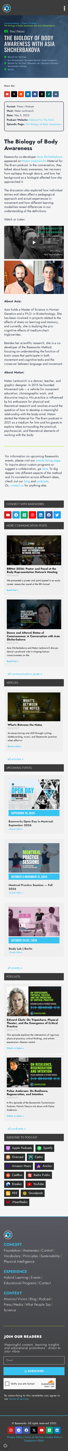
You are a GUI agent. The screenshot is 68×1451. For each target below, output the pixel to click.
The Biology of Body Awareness (43, 124)
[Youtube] (8, 515)
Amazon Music (21, 1166)
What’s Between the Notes (25, 725)
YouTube (38, 1184)
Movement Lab (34, 63)
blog (27, 481)
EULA (41, 1440)
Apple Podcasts (22, 1148)
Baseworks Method (32, 60)
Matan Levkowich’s (34, 161)
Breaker (17, 1184)
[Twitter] (57, 515)
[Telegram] (16, 515)
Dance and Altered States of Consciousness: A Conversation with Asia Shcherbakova (33, 636)
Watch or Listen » (15, 1048)
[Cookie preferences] (5, 1445)
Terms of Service (34, 1437)
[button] (7, 94)
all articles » (15, 759)
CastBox (17, 1175)
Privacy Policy (14, 1437)
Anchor (47, 1166)
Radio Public (42, 1175)
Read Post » (12, 590)
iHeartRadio (20, 1202)
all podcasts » (17, 1128)
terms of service (18, 1399)
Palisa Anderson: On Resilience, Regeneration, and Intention (27, 1092)
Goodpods (36, 1193)
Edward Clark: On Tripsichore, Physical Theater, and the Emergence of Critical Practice (32, 1023)
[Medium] (24, 515)
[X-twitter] (34, 1430)
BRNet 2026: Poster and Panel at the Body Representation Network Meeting (32, 570)
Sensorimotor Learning (17, 66)
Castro (39, 1157)
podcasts (42, 481)
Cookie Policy (53, 1437)
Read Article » (15, 746)
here (45, 468)
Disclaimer (30, 1440)
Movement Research (49, 63)
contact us (17, 485)
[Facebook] (49, 515)
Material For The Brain (17, 63)
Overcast (17, 1157)
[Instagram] (32, 515)
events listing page (48, 460)
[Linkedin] (40, 515)
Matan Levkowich (49, 60)
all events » (15, 968)
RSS (14, 1193)
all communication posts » (25, 674)
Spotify (47, 1148)
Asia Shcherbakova (15, 60)
